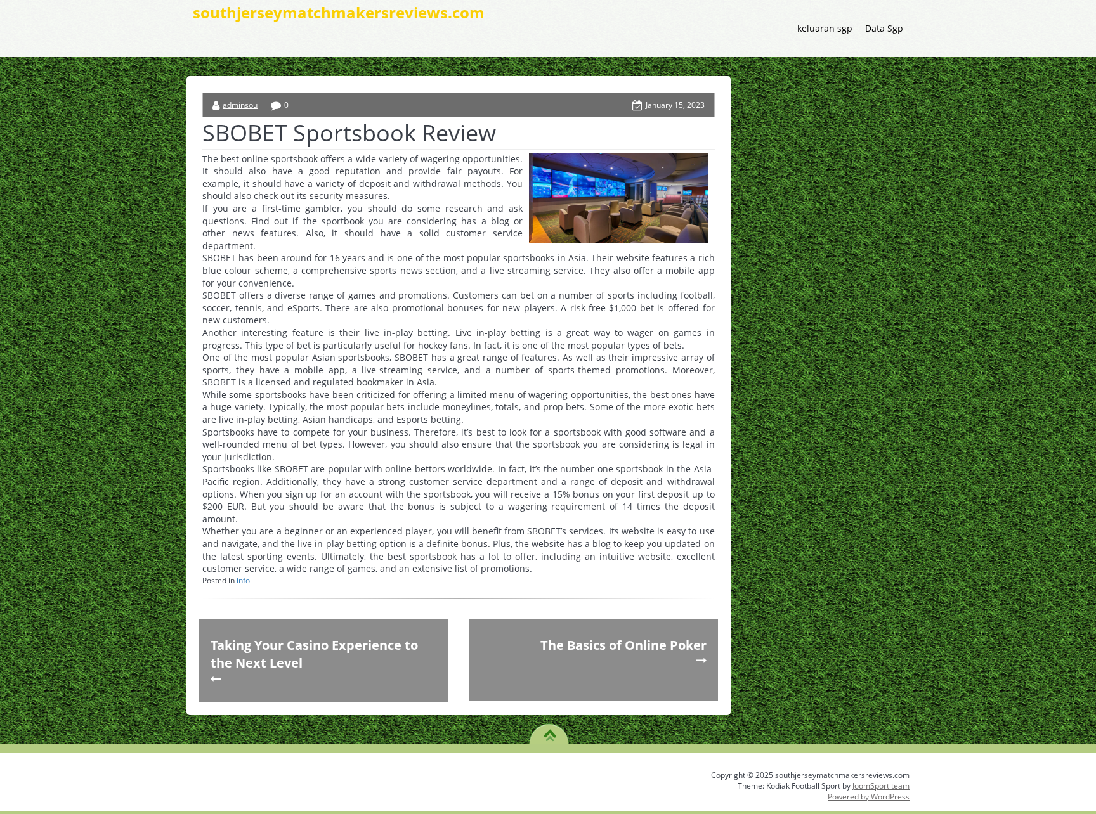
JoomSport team (881, 785)
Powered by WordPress (869, 796)
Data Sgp (884, 28)
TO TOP (549, 731)
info (243, 580)
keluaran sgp (824, 28)
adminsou (240, 105)
